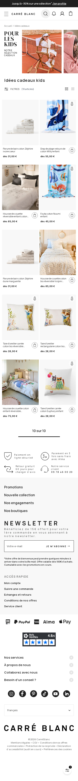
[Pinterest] (33, 693)
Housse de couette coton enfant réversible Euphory (16, 410)
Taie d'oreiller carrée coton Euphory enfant (51, 410)
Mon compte (12, 583)
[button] (54, 13)
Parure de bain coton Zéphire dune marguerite (18, 280)
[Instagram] (11, 693)
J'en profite (59, 3)
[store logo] (23, 13)
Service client (13, 606)
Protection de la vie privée (40, 745)
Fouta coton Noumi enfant (50, 215)
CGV (34, 742)
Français (12, 710)
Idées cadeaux (22, 25)
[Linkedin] (66, 693)
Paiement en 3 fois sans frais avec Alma (61, 456)
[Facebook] (22, 693)
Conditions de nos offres (20, 600)
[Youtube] (55, 693)
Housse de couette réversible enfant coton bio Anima (15, 215)
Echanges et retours (17, 594)
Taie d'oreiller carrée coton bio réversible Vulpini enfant (13, 345)
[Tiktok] (44, 693)
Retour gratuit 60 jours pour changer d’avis (26, 469)
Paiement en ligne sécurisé (23, 456)
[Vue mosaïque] (72, 88)
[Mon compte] (62, 13)
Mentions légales (20, 742)
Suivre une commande (18, 589)
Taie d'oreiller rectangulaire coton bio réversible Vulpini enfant (53, 345)
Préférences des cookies (58, 749)
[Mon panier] (70, 13)
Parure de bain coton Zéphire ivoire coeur (18, 150)
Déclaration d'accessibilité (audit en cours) (38, 747)
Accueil (8, 25)
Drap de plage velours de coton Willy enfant (52, 150)
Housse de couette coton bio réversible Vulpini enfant (53, 280)
